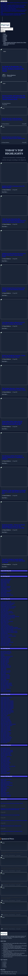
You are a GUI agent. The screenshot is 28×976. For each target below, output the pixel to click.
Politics (5, 43)
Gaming (5, 42)
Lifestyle (19, 42)
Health (8, 42)
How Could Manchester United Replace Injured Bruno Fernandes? (11, 831)
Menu (3, 31)
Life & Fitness (13, 42)
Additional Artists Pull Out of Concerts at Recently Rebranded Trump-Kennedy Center (14, 255)
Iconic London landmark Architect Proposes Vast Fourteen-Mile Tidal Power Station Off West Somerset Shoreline (13, 5)
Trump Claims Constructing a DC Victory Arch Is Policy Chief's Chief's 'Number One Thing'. (13, 8)
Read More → (5, 192)
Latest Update (4, 1)
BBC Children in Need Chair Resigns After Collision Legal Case (11, 825)
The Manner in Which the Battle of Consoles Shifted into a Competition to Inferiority (13, 457)
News (22, 42)
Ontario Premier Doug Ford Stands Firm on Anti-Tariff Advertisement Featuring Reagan (13, 289)
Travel (13, 43)
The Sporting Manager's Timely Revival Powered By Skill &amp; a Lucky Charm (14, 389)
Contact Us (5, 45)
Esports (4, 37)
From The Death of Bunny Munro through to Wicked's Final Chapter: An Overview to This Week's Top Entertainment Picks (14, 11)
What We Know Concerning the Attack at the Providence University (12, 803)
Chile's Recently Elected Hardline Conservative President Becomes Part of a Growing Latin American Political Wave (14, 220)
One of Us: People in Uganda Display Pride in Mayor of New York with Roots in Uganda (13, 561)
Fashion (5, 38)
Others (24, 42)
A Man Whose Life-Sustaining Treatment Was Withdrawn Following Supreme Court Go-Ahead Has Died (13, 14)
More (4, 41)
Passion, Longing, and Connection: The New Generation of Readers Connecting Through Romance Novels (13, 97)
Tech (11, 43)
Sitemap (14, 973)
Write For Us (3, 973)
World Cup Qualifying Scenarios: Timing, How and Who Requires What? (13, 356)
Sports (8, 43)
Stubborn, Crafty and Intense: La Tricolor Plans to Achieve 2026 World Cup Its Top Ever (14, 492)
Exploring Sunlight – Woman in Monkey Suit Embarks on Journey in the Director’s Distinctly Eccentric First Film (13, 526)
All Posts (5, 35)
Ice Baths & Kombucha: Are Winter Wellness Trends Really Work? (13, 69)
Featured (5, 40)
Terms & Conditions (9, 973)
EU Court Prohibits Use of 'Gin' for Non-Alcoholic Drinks (12, 883)
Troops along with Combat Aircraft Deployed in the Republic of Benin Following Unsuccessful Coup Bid (12, 423)
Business (5, 36)
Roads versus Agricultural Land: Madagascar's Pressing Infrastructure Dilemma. (14, 820)
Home (4, 33)
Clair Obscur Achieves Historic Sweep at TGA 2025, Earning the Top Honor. (13, 323)
